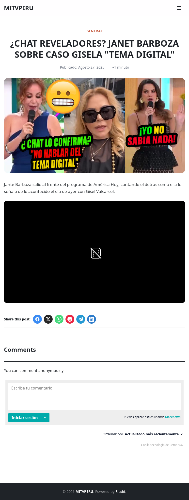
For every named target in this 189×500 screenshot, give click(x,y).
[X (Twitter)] (48, 319)
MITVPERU (18, 8)
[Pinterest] (69, 319)
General (94, 31)
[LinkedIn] (91, 319)
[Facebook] (37, 319)
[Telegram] (80, 319)
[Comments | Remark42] (94, 414)
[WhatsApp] (59, 319)
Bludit (120, 491)
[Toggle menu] (179, 8)
